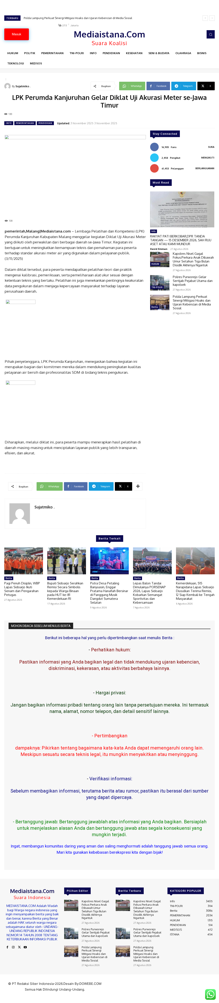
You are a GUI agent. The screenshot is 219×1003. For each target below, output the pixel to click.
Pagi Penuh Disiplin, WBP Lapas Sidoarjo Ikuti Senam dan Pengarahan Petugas (22, 589)
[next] (212, 18)
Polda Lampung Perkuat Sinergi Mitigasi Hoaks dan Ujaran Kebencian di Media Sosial (78, 18)
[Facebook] (7, 947)
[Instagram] (13, 947)
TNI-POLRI (157, 287)
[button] (211, 34)
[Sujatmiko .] (8, 86)
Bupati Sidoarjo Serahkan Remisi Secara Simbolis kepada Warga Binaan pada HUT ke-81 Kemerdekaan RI (65, 591)
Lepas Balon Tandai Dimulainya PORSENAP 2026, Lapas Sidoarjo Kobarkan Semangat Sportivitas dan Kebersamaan (149, 592)
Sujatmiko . (22, 86)
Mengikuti (207, 157)
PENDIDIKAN (45, 123)
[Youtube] (25, 947)
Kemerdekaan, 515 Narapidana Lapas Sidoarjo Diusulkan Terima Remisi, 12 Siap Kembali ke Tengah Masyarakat (195, 591)
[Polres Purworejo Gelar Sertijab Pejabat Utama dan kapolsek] (159, 282)
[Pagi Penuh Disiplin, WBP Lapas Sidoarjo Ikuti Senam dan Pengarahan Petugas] (23, 561)
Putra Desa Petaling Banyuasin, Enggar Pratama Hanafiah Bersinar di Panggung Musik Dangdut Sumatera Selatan (109, 592)
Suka (211, 146)
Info (9, 123)
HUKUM (155, 263)
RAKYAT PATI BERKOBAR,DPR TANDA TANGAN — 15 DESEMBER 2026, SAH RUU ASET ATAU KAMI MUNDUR (180, 240)
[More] (137, 486)
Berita (154, 306)
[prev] (205, 18)
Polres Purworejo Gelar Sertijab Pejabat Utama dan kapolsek (193, 281)
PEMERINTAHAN (25, 123)
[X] (19, 947)
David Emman (158, 248)
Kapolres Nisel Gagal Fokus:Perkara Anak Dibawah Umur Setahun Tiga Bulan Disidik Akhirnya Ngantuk (193, 259)
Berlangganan (204, 168)
